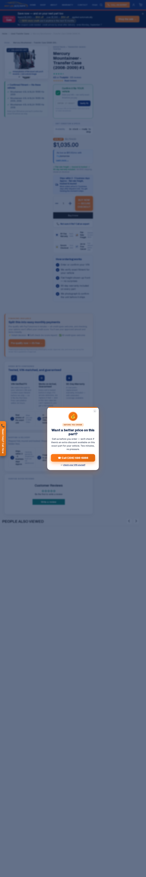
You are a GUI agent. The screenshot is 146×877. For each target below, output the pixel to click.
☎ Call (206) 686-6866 (73, 457)
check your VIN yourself (74, 465)
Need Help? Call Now (3, 438)
